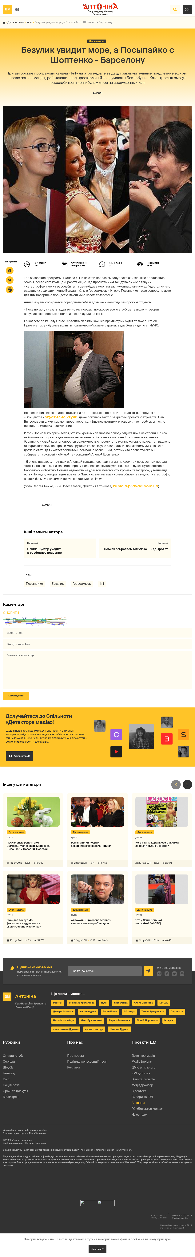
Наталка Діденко (119, 1029)
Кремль (163, 1002)
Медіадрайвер (142, 1085)
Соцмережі (11, 1085)
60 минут (129, 1011)
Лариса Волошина (119, 1020)
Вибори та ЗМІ (142, 1097)
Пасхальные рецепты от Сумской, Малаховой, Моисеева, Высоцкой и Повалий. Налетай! (28, 846)
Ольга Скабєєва (143, 1002)
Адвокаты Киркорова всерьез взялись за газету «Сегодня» (91, 922)
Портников (177, 1011)
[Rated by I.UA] (88, 1202)
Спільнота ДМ (22, 755)
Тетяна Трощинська (152, 1011)
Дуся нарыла (15, 22)
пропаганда (121, 1002)
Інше (29, 22)
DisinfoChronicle (143, 1079)
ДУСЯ (97, 92)
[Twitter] (10, 280)
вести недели (88, 1011)
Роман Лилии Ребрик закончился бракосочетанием (91, 844)
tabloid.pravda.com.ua (135, 486)
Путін (104, 1002)
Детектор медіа (143, 1056)
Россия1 (57, 1002)
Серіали (9, 1062)
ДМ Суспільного (143, 1067)
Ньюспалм (139, 1115)
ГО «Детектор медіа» (147, 1109)
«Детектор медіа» (22, 1140)
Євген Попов (110, 1011)
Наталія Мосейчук (63, 1020)
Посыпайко (34, 584)
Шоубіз (8, 1067)
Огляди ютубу (13, 1056)
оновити (11, 613)
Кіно (6, 1079)
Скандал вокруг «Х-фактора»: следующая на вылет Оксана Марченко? (24, 923)
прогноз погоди (94, 1029)
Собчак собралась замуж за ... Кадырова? (136, 549)
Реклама (73, 1067)
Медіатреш (11, 1097)
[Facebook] (10, 270)
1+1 (102, 584)
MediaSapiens (142, 1062)
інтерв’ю (169, 1020)
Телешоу (9, 1073)
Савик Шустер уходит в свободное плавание (44, 551)
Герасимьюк (82, 584)
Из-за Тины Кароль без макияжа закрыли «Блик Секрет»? (157, 844)
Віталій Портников (147, 1020)
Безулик (58, 584)
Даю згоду (97, 1249)
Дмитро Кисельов (63, 1011)
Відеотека (139, 1091)
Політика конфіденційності (87, 1062)
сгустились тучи (61, 417)
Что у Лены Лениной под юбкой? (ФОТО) (148, 922)
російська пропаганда (81, 1002)
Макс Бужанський (91, 1020)
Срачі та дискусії (15, 1091)
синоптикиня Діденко (65, 1029)
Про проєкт (75, 1056)
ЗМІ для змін (141, 1073)
